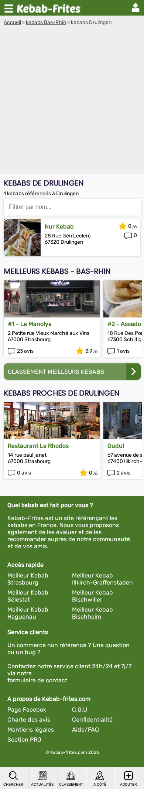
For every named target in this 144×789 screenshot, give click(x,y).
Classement (71, 784)
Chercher (13, 784)
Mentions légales (30, 729)
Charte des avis (28, 719)
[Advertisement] (72, 101)
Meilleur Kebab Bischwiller (92, 596)
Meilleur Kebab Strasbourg (27, 579)
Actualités (42, 784)
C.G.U (79, 709)
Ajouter (128, 784)
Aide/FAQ (85, 729)
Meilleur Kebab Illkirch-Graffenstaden (102, 579)
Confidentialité (92, 719)
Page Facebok (26, 709)
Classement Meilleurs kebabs (56, 371)
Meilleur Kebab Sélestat (27, 596)
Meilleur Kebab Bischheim (92, 613)
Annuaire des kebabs (50, 7)
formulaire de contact (37, 680)
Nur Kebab (59, 226)
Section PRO (24, 739)
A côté (99, 784)
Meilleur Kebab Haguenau (27, 613)
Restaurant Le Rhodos (38, 445)
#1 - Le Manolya (30, 323)
